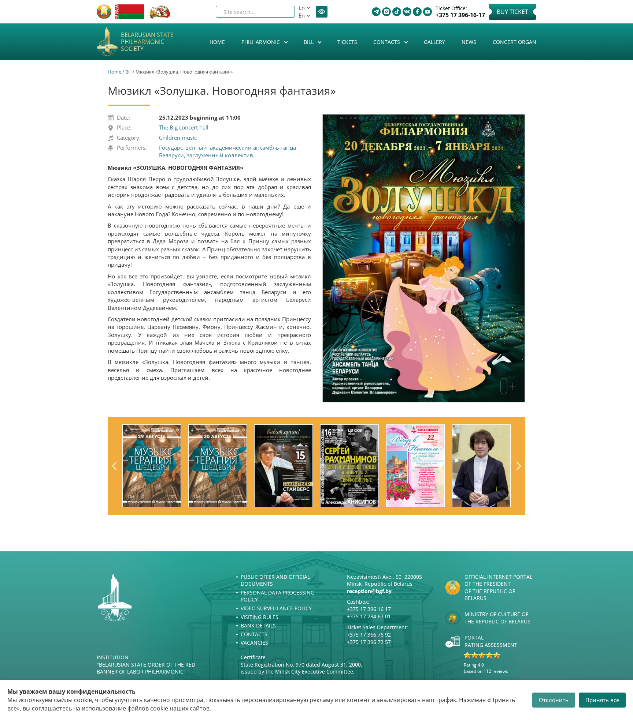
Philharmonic (261, 41)
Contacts (387, 41)
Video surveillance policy (276, 608)
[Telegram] (376, 11)
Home (217, 41)
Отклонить (554, 700)
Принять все (602, 700)
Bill (309, 41)
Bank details (258, 625)
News (469, 41)
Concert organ (514, 41)
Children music (178, 137)
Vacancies (254, 642)
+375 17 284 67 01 (369, 616)
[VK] (407, 11)
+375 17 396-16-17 (460, 15)
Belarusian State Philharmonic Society (147, 42)
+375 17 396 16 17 (369, 608)
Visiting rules (259, 617)
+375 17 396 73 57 (369, 641)
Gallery (434, 41)
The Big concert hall (183, 127)
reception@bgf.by (369, 591)
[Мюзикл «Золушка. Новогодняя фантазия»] (424, 258)
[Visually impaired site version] (321, 12)
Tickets (347, 41)
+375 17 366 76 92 (369, 634)
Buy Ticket (512, 12)
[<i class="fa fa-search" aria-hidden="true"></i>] (283, 11)
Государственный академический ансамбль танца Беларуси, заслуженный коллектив (227, 151)
